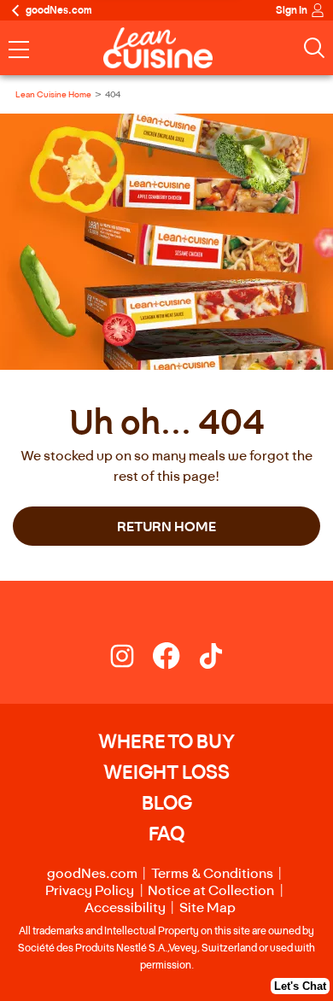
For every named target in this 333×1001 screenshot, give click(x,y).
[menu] (19, 51)
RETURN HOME (166, 526)
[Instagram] (130, 659)
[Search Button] (314, 48)
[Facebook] (175, 659)
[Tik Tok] (211, 659)
